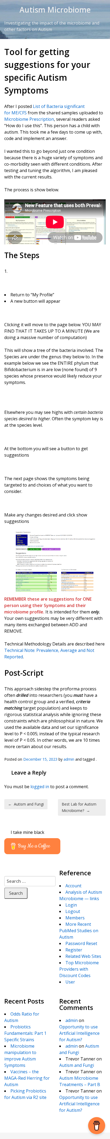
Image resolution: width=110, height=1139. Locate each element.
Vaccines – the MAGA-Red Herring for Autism (27, 1078)
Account (73, 886)
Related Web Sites (83, 956)
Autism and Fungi (26, 804)
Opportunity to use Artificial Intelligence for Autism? (79, 1033)
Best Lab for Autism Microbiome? (79, 807)
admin (69, 759)
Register (73, 950)
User (70, 982)
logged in (39, 787)
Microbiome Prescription (29, 119)
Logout (72, 911)
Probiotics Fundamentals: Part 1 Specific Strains (25, 1033)
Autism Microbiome (55, 10)
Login (71, 905)
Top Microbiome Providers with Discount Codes (79, 969)
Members (75, 918)
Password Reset (81, 943)
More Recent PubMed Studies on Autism (78, 930)
